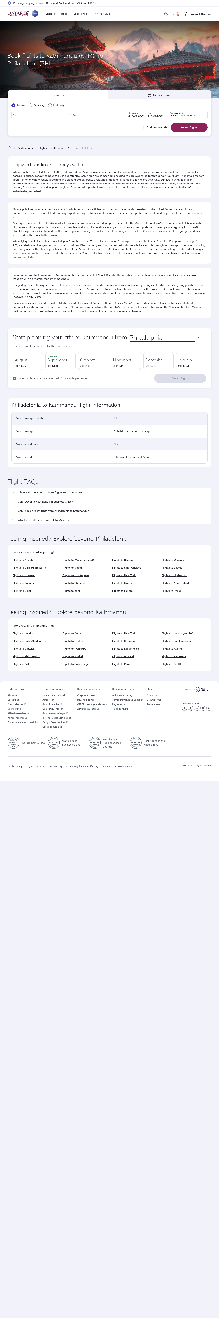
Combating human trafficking (82, 766)
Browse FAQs (154, 699)
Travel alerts (153, 704)
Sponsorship (14, 708)
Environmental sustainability (23, 722)
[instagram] (208, 708)
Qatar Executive (50, 704)
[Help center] (166, 13)
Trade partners (120, 708)
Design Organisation (53, 722)
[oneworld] (35, 13)
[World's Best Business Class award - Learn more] (54, 743)
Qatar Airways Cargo (53, 713)
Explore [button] (50, 13)
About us (12, 695)
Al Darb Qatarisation (18, 713)
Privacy (40, 766)
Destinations (25, 148)
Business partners (123, 688)
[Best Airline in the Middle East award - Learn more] (136, 743)
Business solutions (88, 688)
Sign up (206, 14)
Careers (12, 699)
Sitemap (106, 766)
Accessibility (55, 766)
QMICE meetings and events (92, 704)
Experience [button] (80, 13)
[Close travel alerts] (209, 3)
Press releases (15, 704)
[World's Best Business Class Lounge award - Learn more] (95, 743)
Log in (194, 14)
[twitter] (190, 708)
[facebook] (184, 708)
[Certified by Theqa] (196, 691)
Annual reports (16, 717)
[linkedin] (196, 708)
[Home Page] (9, 148)
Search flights (180, 378)
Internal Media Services (55, 717)
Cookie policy (15, 766)
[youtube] (202, 708)
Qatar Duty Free (50, 708)
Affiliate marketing (122, 695)
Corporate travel (86, 695)
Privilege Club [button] (101, 13)
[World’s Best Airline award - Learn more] (13, 743)
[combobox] (162, 337)
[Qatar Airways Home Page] (19, 13)
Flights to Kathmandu (52, 148)
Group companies (53, 688)
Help (150, 688)
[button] (111, 492)
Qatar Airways (16, 688)
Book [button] (64, 13)
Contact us (153, 695)
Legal (29, 766)
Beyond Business (86, 699)
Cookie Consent (124, 766)
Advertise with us (86, 708)
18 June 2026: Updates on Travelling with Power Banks (46, 3)
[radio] (28, 361)
